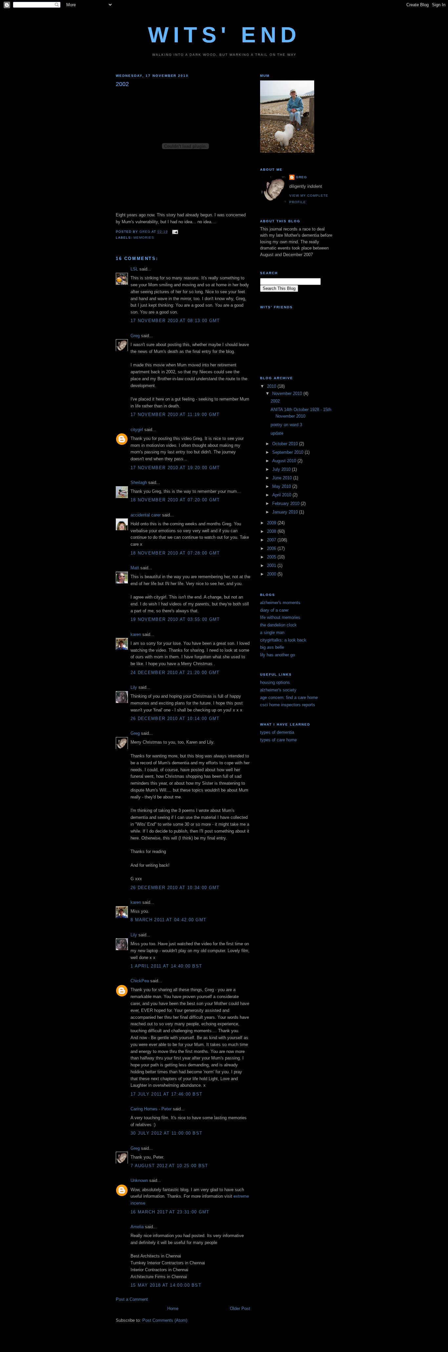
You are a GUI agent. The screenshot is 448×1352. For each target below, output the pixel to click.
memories (143, 237)
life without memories (280, 617)
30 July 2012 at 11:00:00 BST (166, 1133)
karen (136, 634)
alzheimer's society (278, 689)
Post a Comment (132, 1299)
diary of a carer (274, 610)
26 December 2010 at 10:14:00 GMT (175, 718)
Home (172, 1308)
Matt (135, 567)
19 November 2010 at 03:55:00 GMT (175, 619)
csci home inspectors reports (287, 704)
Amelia (137, 1226)
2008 (272, 531)
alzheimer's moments (280, 602)
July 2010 (282, 469)
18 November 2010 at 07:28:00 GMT (175, 553)
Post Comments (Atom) (164, 1320)
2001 (272, 565)
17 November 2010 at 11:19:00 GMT (175, 414)
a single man (272, 632)
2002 (275, 401)
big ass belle (272, 647)
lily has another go (277, 654)
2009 (272, 522)
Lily (134, 687)
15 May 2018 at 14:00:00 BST (166, 1285)
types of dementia (277, 732)
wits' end (224, 34)
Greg (135, 335)
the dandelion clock (278, 624)
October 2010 (285, 443)
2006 (272, 548)
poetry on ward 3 (286, 424)
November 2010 (287, 393)
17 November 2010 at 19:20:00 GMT (175, 467)
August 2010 (284, 460)
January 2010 (285, 512)
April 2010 (282, 494)
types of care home (278, 739)
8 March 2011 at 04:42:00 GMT (168, 919)
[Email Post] (175, 232)
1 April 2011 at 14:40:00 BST (166, 966)
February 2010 (286, 503)
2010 (272, 386)
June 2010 (282, 477)
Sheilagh (139, 482)
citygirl (137, 429)
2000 (272, 574)
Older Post (240, 1308)
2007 (272, 539)
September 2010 (288, 452)
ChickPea (140, 980)
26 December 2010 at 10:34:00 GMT (175, 887)
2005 (272, 557)
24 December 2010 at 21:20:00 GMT (175, 672)
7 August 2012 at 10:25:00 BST (169, 1165)
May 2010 (282, 486)
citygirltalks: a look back (283, 640)
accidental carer (146, 514)
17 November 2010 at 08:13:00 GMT (175, 320)
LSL (134, 269)
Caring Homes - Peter (151, 1108)
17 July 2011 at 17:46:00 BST (166, 1094)
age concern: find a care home (289, 697)
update (277, 433)
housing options (275, 682)
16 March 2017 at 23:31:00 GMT (170, 1212)
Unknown (139, 1180)
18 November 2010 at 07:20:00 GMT (175, 499)
